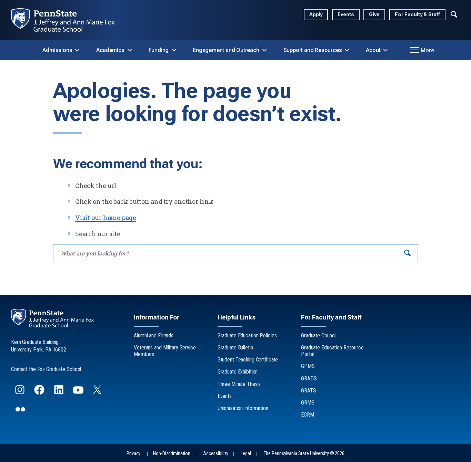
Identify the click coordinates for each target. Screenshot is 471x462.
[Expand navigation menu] (454, 13)
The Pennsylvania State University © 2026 (304, 453)
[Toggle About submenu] (385, 50)
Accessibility (215, 453)
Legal (246, 453)
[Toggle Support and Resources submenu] (346, 50)
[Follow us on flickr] (21, 412)
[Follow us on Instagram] (20, 392)
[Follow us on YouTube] (79, 392)
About (373, 50)
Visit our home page (105, 217)
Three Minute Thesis (239, 384)
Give (374, 15)
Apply (315, 15)
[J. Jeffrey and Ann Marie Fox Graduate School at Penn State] (68, 20)
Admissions (57, 50)
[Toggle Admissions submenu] (77, 50)
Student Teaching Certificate (248, 359)
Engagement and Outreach (226, 50)
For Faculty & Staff (417, 15)
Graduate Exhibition (238, 371)
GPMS (308, 366)
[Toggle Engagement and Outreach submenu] (264, 50)
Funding (159, 50)
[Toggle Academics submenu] (129, 50)
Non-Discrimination (171, 453)
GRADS (309, 378)
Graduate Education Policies (247, 335)
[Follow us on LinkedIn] (59, 392)
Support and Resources (312, 50)
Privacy (133, 453)
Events (346, 15)
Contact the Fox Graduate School (46, 369)
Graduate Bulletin (235, 347)
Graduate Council (319, 335)
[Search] (407, 253)
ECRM (307, 414)
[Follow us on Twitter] (98, 391)
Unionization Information (243, 408)
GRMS (307, 402)
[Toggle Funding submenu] (173, 50)
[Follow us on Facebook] (40, 392)
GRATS (308, 390)
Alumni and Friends (153, 335)
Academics (110, 50)
